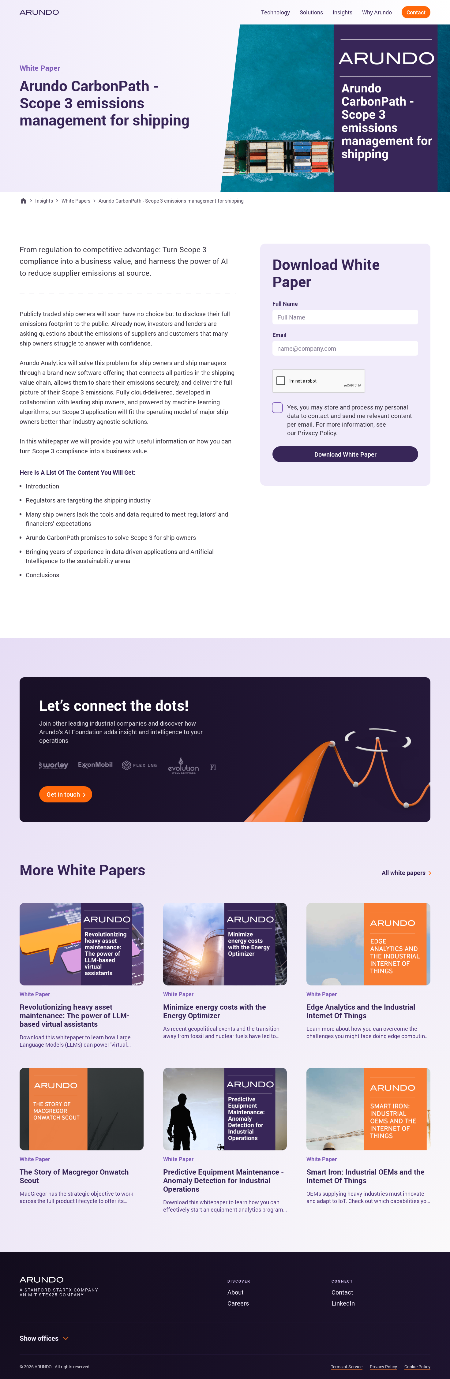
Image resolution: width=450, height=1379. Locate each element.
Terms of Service (346, 1366)
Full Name (285, 303)
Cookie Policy (417, 1366)
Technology (275, 12)
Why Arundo (377, 12)
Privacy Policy (317, 433)
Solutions (311, 12)
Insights (342, 12)
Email (279, 334)
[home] (39, 12)
